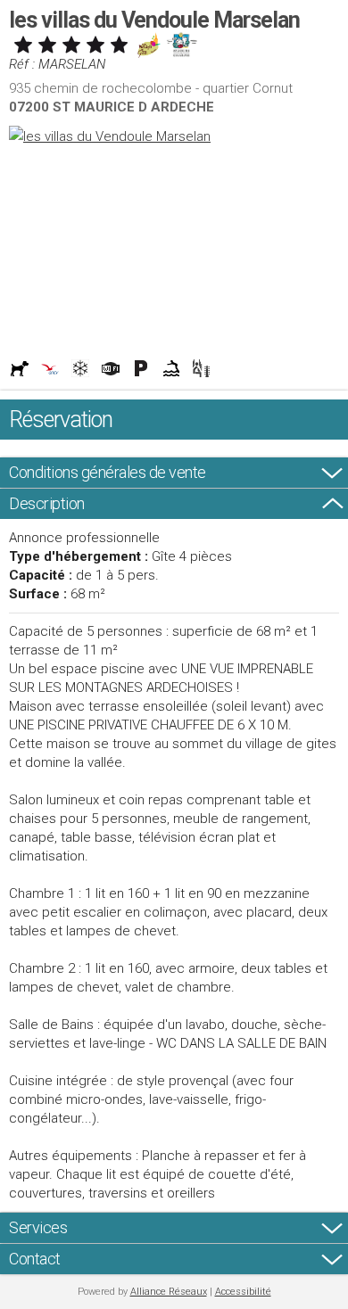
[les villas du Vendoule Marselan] (174, 136)
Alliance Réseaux (168, 1291)
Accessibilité (243, 1291)
